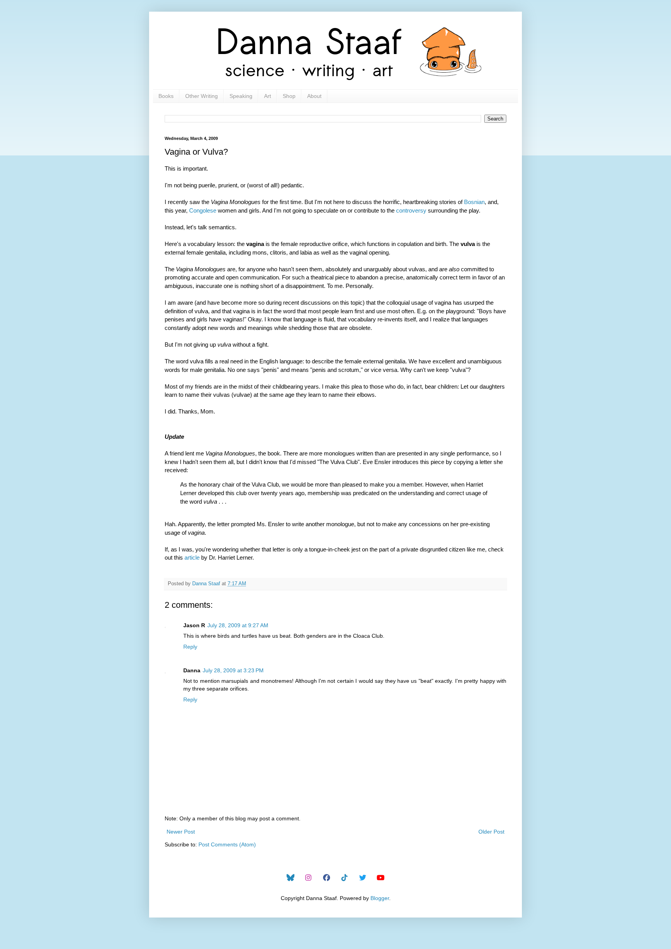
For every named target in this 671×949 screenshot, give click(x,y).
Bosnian (474, 202)
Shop (289, 96)
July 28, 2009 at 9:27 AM (237, 625)
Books (166, 96)
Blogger (379, 898)
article (192, 557)
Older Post (491, 832)
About (314, 96)
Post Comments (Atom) (227, 844)
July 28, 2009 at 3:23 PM (233, 670)
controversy (411, 210)
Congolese (202, 210)
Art (267, 96)
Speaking (240, 96)
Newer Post (181, 832)
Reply (190, 647)
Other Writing (201, 96)
